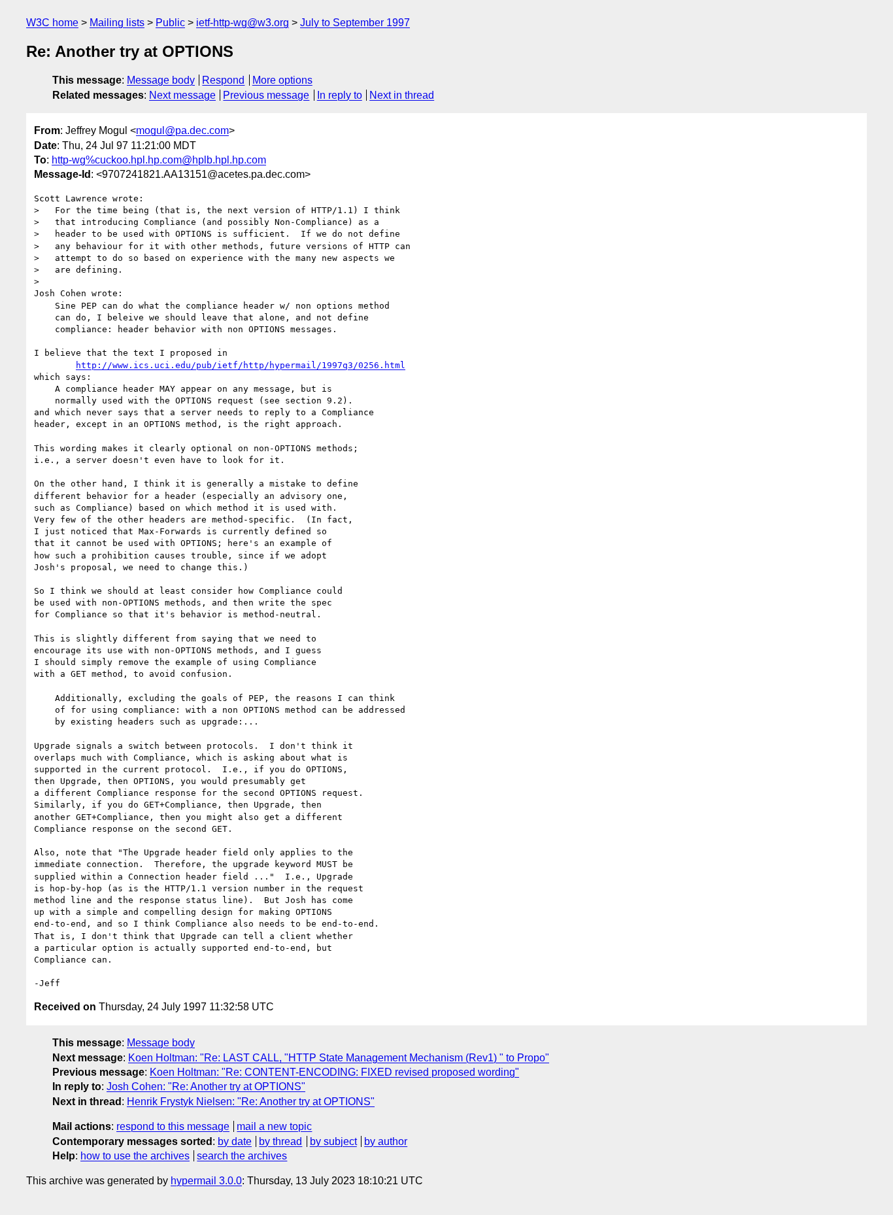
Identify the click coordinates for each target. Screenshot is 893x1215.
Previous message (266, 95)
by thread (280, 1141)
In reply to (339, 95)
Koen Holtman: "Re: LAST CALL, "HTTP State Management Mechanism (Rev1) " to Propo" (338, 1057)
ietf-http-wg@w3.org (242, 22)
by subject (333, 1141)
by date (235, 1141)
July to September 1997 (355, 22)
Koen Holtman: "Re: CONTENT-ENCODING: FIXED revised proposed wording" (334, 1072)
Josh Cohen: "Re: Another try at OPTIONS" (206, 1086)
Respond (223, 80)
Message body (161, 80)
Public (170, 22)
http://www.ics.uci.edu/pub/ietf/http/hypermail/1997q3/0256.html (240, 365)
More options (282, 80)
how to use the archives (135, 1155)
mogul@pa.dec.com (182, 130)
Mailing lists (117, 22)
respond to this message (172, 1126)
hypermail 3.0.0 (206, 1180)
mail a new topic (274, 1126)
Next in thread (401, 95)
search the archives (242, 1155)
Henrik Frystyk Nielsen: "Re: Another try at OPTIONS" (251, 1101)
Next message (182, 95)
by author (385, 1141)
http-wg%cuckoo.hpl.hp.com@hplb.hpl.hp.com (159, 159)
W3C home (52, 22)
